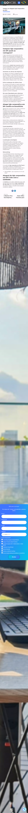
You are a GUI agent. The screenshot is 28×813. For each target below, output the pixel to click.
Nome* (3, 513)
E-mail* (3, 525)
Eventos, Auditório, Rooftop (9, 551)
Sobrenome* (4, 519)
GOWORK (6, 181)
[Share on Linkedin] (15, 191)
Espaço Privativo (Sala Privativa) (10, 541)
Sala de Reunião (6, 549)
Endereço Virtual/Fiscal (8, 547)
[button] (19, 3)
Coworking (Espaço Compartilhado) (11, 539)
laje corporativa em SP (18, 65)
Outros (4, 5)
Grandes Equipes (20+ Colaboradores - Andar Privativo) (12, 544)
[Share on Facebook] (12, 191)
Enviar (14, 557)
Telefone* (3, 531)
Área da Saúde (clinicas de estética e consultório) (14, 553)
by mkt (16, 14)
